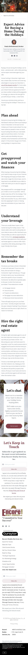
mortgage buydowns (19, 237)
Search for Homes (7, 542)
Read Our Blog (6, 553)
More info (10, 648)
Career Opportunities (8, 564)
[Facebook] (3, 526)
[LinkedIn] (6, 526)
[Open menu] (26, 3)
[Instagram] (9, 526)
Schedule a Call (6, 561)
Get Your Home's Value (9, 550)
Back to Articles (9, 16)
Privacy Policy (14, 624)
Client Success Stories (8, 547)
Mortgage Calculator (8, 567)
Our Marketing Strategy (9, 558)
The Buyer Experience (8, 556)
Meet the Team (6, 544)
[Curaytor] (10, 535)
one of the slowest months (9, 85)
